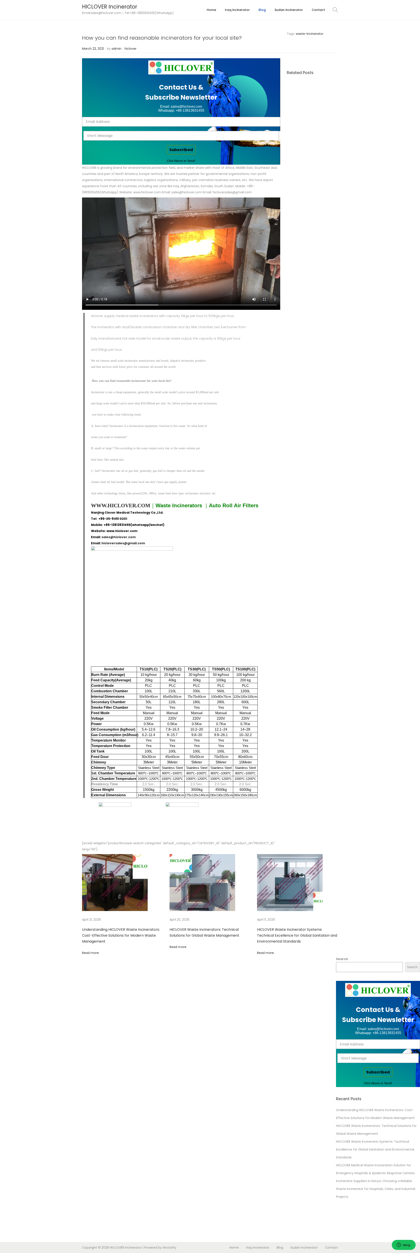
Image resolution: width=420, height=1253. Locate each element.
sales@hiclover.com (119, 537)
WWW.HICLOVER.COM (120, 505)
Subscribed (181, 149)
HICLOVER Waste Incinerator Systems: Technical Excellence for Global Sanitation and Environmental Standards (297, 935)
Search (342, 959)
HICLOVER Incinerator (109, 6)
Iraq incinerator (257, 1247)
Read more (90, 953)
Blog (280, 1247)
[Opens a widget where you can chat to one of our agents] (404, 1245)
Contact (331, 1247)
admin (116, 48)
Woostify (169, 1247)
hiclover (130, 48)
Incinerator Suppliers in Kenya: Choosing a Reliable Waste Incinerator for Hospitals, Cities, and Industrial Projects (375, 1189)
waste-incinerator (309, 34)
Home (234, 1247)
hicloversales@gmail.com (123, 543)
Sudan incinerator (304, 1247)
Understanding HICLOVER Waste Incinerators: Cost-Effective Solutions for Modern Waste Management (121, 935)
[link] (181, 67)
